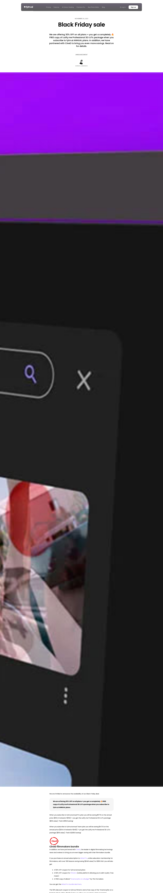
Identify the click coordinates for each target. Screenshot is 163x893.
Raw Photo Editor (93, 7)
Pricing (48, 7)
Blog (103, 7)
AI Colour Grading (68, 7)
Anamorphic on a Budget (80, 879)
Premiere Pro (81, 7)
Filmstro (74, 873)
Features (56, 7)
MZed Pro (83, 858)
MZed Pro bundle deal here (71, 884)
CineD (78, 849)
